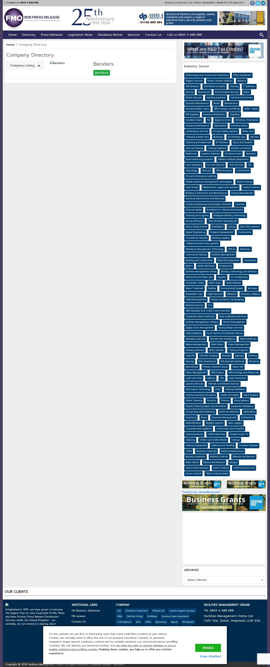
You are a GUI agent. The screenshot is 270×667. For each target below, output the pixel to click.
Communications (194, 434)
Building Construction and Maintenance (206, 193)
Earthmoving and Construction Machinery (207, 75)
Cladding (235, 114)
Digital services (222, 120)
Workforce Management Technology (204, 249)
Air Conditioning (239, 277)
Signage (239, 355)
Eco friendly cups (236, 137)
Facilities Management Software (202, 322)
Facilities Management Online (201, 271)
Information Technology (198, 389)
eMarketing (249, 411)
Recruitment (192, 366)
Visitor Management (238, 344)
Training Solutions (217, 148)
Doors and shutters (243, 142)
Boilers (189, 265)
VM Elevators (192, 86)
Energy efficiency (194, 221)
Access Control (193, 473)
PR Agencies (236, 2)
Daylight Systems (214, 423)
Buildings (218, 137)
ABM (119, 616)
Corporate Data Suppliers (199, 428)
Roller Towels (251, 108)
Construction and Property (230, 428)
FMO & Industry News (217, 473)
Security (190, 361)
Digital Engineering (195, 232)
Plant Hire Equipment (228, 260)
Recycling (254, 361)
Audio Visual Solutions (197, 467)
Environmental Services (227, 92)
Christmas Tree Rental (246, 120)
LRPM (148, 622)
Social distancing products (199, 159)
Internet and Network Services (223, 383)
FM (208, 120)
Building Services (194, 305)
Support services (194, 80)
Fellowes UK (158, 610)
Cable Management (196, 299)
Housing (234, 86)
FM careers (78, 616)
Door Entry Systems (250, 226)
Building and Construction (199, 260)
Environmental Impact (232, 288)
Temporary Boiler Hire (197, 137)
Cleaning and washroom (198, 142)
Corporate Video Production (200, 316)
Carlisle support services (182, 610)
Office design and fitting (227, 108)
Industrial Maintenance (197, 125)
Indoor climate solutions (220, 80)
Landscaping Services (197, 131)
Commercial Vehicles (196, 238)
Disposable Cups (194, 294)
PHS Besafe (188, 622)
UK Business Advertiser (86, 611)
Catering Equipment (196, 445)
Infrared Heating (194, 148)
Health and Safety (229, 395)
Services (181, 2)
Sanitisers (251, 153)
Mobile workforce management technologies (209, 181)
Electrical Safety (194, 209)
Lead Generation (237, 378)
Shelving (252, 355)
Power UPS (238, 366)
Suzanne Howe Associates (175, 616)
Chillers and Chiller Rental (213, 439)
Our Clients (194, 2)
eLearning (191, 417)
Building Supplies (221, 238)
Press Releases (51, 35)
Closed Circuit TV (239, 434)
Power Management (196, 372)
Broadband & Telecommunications (225, 209)
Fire (210, 305)
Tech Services (236, 164)
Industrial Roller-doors (197, 108)
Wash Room (217, 344)
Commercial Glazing (196, 254)
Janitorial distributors (214, 114)
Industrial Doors (239, 125)
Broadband (217, 226)
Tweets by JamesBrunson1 (201, 492)
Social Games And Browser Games (225, 333)
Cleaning (190, 439)
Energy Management (242, 193)
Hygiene (221, 277)
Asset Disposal (233, 282)
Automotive (250, 260)
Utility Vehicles (216, 350)
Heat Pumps (192, 187)
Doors (204, 417)
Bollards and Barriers (244, 456)
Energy (231, 226)
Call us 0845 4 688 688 (184, 35)
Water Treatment (194, 288)
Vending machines (216, 97)
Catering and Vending (222, 445)
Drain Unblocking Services (232, 316)
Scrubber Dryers (194, 120)
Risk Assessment (207, 361)
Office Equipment (242, 75)
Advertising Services (244, 467)
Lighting (211, 378)
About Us (170, 2)
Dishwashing (247, 417)
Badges (233, 462)
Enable (208, 648)
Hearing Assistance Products (201, 395)
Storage (226, 355)
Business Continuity (206, 451)
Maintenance (231, 103)
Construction (244, 232)
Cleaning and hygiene (197, 215)
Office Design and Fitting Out (244, 372)
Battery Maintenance (214, 462)
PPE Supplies (192, 114)
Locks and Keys (194, 378)
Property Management (221, 232)
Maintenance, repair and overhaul (220, 187)
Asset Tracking (221, 467)
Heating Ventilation (235, 389)
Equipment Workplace (242, 406)
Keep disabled (210, 656)
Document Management (224, 417)
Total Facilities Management (222, 221)
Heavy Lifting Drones (196, 226)
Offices (231, 249)
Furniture (211, 400)
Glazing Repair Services (230, 327)
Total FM (190, 355)
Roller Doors (215, 282)
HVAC (218, 389)
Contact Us (79, 622)
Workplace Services (196, 338)
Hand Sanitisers (194, 164)
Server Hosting (244, 181)
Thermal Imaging (208, 355)
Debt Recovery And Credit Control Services (208, 310)
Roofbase (152, 616)
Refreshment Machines (232, 361)
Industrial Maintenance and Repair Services (208, 204)
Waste (216, 103)
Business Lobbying (250, 294)
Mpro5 (174, 622)
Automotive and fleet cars (199, 277)
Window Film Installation (222, 338)
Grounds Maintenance (197, 103)
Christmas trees (233, 153)
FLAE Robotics (124, 622)
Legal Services (214, 294)
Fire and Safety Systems (225, 131)
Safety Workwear (206, 265)
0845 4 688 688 (28, 2)
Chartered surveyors (214, 86)
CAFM (189, 451)
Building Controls (219, 456)
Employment (225, 265)
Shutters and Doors (241, 148)
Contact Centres (251, 187)
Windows (252, 288)
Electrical (206, 170)
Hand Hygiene (251, 395)
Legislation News (80, 35)
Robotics (241, 80)
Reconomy (161, 622)
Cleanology (191, 170)
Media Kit (222, 2)
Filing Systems (241, 400)
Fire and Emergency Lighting (201, 176)
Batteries (231, 294)
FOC (250, 164)
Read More (101, 73)
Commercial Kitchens (242, 97)
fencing (189, 92)
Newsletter (209, 2)
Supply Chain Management (199, 327)
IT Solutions (249, 86)
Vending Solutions (195, 350)
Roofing (212, 288)
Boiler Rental (192, 462)
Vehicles (254, 137)
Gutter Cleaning (194, 400)
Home (12, 35)
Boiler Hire (247, 131)
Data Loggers (235, 423)
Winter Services (194, 97)
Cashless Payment (248, 445)
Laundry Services (194, 383)
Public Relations (194, 333)
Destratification (193, 423)
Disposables (220, 125)
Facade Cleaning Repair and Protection (206, 406)
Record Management (234, 322)
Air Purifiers (222, 142)
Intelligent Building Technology (229, 215)
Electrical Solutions (229, 411)
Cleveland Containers (136, 610)
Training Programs (238, 350)
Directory (28, 35)
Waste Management (196, 344)
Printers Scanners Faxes (215, 366)
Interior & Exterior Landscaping (227, 299)
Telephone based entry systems (202, 243)
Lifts (222, 378)
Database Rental (110, 35)
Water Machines (248, 338)
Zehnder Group (135, 616)
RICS (138, 622)
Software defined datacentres (233, 159)
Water (247, 92)
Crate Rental (242, 170)
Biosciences (204, 92)
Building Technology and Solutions (239, 271)
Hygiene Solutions (210, 153)
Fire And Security (215, 164)
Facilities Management (223, 254)
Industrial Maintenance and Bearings (205, 198)
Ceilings (235, 439)
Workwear (245, 249)
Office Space (217, 372)
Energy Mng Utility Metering (200, 411)
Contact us (153, 35)
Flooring (225, 400)
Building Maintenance (232, 451)
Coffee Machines (216, 434)
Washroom (191, 153)
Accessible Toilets (195, 282)
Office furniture (224, 170)
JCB (119, 610)
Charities (240, 204)
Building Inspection (195, 456)
